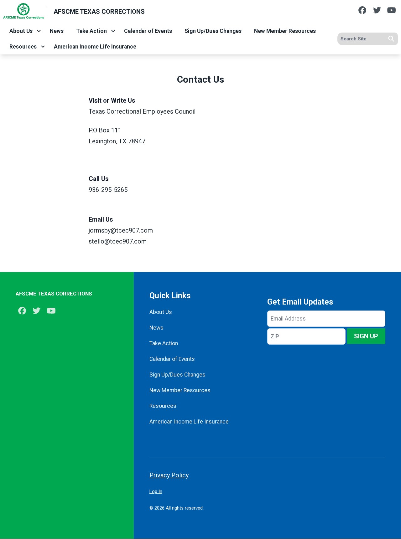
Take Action (91, 31)
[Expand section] (39, 31)
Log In (155, 491)
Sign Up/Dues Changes (213, 31)
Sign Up (366, 336)
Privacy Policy (169, 475)
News (57, 31)
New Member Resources (285, 31)
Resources (23, 47)
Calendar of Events (148, 31)
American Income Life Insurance (95, 47)
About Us (21, 31)
